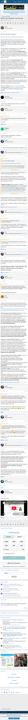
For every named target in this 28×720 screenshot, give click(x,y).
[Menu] (1, 1)
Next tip (25, 608)
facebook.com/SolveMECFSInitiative (17, 87)
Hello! (6, 140)
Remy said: (4, 158)
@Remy (2, 103)
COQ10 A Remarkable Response (10, 593)
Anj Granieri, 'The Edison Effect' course (12, 584)
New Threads (4, 582)
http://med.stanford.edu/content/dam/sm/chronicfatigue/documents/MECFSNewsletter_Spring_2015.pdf (14, 309)
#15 (26, 485)
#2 (26, 101)
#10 (26, 281)
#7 (26, 215)
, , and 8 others (11, 92)
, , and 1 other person (11, 382)
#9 (26, 258)
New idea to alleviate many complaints (12, 632)
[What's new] (23, 1)
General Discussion (6, 586)
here (20, 50)
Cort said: (3, 284)
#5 (26, 145)
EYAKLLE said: (4, 218)
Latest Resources (5, 617)
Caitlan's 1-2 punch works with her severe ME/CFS (14, 627)
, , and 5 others (10, 207)
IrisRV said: (4, 423)
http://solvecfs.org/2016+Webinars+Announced (12, 37)
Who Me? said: (4, 116)
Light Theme (4, 712)
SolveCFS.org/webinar (16, 86)
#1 (26, 31)
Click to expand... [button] (14, 170)
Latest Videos (4, 652)
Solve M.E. (14, 674)
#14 (26, 448)
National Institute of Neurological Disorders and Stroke (13, 188)
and (6, 272)
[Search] (26, 1)
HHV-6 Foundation (14, 683)
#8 (26, 237)
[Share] (25, 32)
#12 (26, 391)
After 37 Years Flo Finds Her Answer (11, 645)
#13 (26, 421)
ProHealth (14, 680)
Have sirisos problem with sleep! (10, 588)
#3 (26, 113)
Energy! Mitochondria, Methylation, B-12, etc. (12, 596)
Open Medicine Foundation (14, 677)
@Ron (4, 406)
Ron (6, 295)
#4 (26, 133)
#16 (26, 496)
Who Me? (7, 96)
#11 (26, 300)
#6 (26, 156)
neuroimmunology (20, 185)
